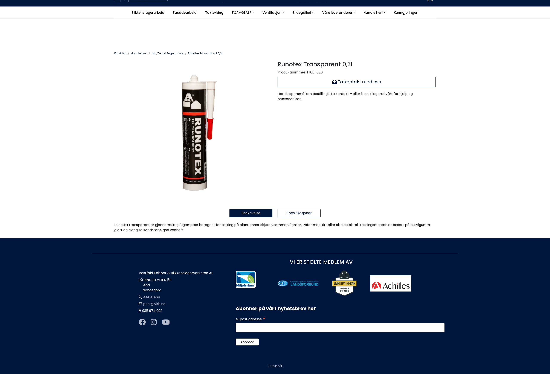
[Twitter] (142, 322)
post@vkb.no (154, 303)
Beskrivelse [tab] (250, 213)
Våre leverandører (337, 12)
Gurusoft (275, 365)
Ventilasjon (272, 12)
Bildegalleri (302, 12)
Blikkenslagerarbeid (147, 12)
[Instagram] (154, 322)
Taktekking (214, 12)
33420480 (151, 297)
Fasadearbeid (185, 12)
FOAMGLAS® (241, 12)
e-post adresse (250, 319)
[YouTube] (166, 322)
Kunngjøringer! (406, 12)
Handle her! (373, 12)
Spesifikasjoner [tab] (299, 213)
